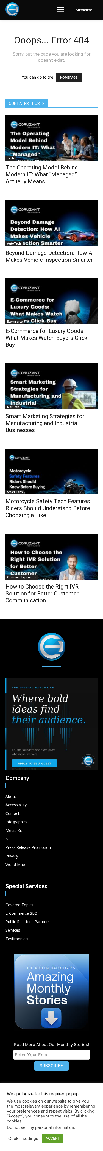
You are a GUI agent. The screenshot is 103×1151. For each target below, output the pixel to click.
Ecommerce (15, 321)
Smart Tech (15, 492)
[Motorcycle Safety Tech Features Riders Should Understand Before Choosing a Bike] (51, 471)
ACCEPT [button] (53, 1138)
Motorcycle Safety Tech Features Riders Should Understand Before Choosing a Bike (47, 508)
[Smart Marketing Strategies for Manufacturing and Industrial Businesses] (51, 386)
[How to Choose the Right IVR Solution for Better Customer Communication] (51, 556)
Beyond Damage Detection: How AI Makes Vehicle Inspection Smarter (49, 256)
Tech (10, 158)
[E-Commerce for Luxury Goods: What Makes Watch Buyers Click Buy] (51, 301)
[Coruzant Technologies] (12, 9)
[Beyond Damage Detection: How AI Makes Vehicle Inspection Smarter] (51, 223)
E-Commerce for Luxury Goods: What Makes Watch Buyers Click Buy (46, 338)
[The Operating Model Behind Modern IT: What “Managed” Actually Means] (51, 138)
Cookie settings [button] (23, 1138)
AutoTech (14, 243)
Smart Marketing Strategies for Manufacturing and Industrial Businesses (44, 423)
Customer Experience (22, 577)
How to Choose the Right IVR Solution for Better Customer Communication (42, 593)
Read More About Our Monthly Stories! (51, 1044)
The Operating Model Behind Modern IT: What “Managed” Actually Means (41, 174)
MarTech (13, 407)
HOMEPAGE (68, 77)
